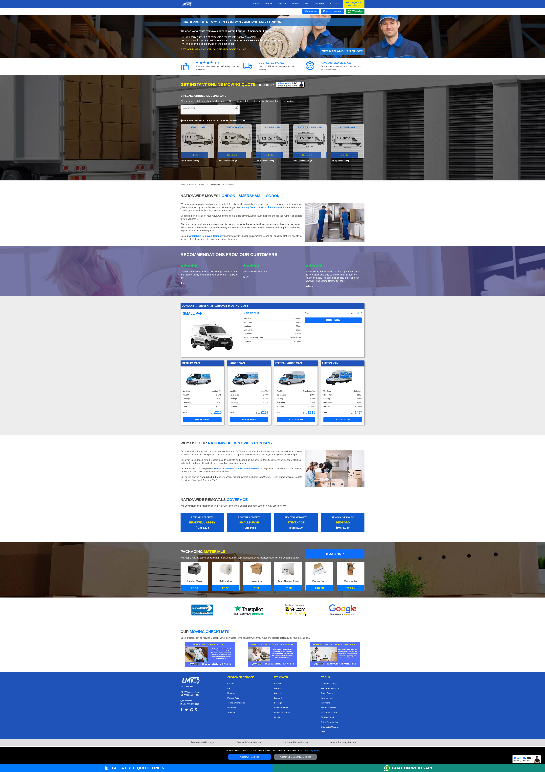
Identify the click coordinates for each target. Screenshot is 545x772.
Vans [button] (281, 3)
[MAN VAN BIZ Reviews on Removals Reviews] (202, 610)
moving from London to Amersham (260, 207)
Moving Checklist (328, 707)
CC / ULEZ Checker (330, 727)
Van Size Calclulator (330, 688)
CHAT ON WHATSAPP (412, 768)
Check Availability (329, 683)
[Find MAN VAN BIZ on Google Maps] (196, 710)
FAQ (229, 688)
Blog (323, 732)
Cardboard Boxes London (296, 742)
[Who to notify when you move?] (335, 654)
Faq (307, 3)
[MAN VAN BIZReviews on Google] (343, 610)
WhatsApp (357, 11)
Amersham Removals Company (206, 236)
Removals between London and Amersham (237, 468)
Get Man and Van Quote (342, 51)
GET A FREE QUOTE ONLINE (139, 768)
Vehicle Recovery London (343, 742)
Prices (269, 3)
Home (255, 3)
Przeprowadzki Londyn (202, 742)
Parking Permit (327, 717)
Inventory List (327, 698)
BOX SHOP (335, 554)
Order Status (327, 693)
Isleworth (278, 698)
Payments (325, 703)
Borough (278, 703)
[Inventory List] (272, 654)
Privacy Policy (313, 750)
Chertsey (278, 693)
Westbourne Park (282, 712)
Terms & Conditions (236, 703)
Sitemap (231, 712)
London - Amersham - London (221, 184)
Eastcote (278, 683)
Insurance (231, 707)
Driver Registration (329, 722)
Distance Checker (329, 712)
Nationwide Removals (197, 184)
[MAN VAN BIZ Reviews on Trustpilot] (249, 610)
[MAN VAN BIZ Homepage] (187, 4)
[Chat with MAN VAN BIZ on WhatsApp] (388, 768)
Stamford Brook (281, 707)
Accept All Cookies (249, 757)
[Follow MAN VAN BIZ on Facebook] (182, 710)
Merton (277, 688)
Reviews (320, 3)
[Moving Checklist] (210, 654)
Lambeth (278, 717)
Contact (335, 3)
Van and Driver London (249, 742)
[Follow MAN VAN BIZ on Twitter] (186, 710)
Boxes (295, 3)
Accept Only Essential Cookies (295, 757)
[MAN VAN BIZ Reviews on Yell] (296, 610)
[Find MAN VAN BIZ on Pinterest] (191, 710)
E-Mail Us (187, 701)
